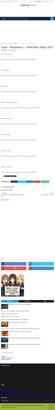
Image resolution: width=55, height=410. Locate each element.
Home (2, 43)
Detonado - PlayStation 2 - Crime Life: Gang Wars (20, 304)
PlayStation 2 (15, 43)
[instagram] (41, 1)
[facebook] (35, 1)
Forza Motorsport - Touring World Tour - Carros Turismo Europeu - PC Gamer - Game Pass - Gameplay (27, 394)
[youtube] (37, 1)
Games (9, 43)
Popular (9, 301)
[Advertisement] (27, 12)
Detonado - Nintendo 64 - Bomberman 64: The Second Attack (15, 319)
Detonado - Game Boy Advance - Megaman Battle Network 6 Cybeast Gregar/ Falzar (20, 328)
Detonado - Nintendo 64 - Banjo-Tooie (9, 313)
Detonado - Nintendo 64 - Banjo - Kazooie (10, 316)
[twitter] (39, 1)
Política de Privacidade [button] (10, 407)
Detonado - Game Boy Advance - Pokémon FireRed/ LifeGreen (15, 311)
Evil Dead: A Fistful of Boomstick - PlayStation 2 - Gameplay (16, 387)
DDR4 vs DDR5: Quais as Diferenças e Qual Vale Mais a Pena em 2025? (25, 338)
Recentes (27, 301)
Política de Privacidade (7, 358)
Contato (3, 356)
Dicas (6, 43)
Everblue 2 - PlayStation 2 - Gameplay (10, 392)
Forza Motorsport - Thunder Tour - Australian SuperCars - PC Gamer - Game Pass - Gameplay (25, 389)
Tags (45, 301)
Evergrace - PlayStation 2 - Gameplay (10, 391)
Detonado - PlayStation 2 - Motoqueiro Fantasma (20, 331)
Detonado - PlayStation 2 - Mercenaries (18, 322)
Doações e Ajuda (5, 359)
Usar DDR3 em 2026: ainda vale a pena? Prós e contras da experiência (24, 344)
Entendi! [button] (50, 406)
